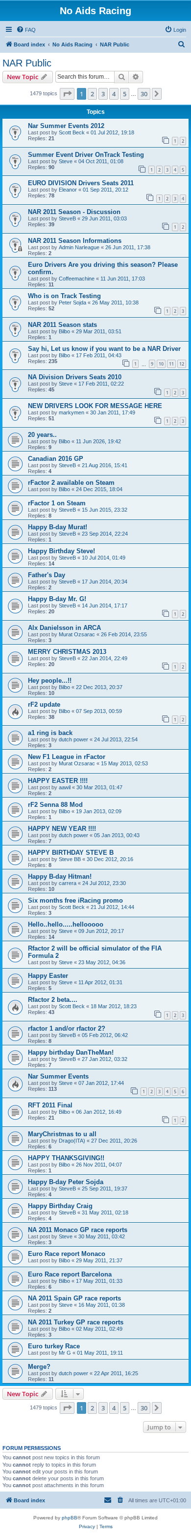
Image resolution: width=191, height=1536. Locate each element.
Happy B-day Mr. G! (57, 599)
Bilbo (64, 331)
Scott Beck (72, 132)
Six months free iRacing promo (75, 900)
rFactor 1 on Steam (57, 503)
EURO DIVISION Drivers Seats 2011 (81, 183)
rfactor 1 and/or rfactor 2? (66, 1028)
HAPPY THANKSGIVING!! (66, 1158)
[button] (67, 94)
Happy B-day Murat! (57, 527)
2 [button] (92, 93)
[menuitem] (26, 30)
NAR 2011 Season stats (62, 324)
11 (171, 364)
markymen (71, 412)
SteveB (67, 218)
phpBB (69, 1517)
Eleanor (68, 190)
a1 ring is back (50, 732)
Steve (65, 161)
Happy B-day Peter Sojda (65, 1182)
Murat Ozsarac (77, 634)
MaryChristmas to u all (62, 1134)
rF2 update (44, 704)
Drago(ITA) (72, 1141)
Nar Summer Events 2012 (66, 126)
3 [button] (103, 93)
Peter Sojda (72, 302)
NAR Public (26, 63)
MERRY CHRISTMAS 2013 (67, 651)
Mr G (65, 1353)
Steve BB (70, 859)
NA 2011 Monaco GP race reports (77, 1229)
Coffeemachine (77, 278)
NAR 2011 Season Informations (74, 240)
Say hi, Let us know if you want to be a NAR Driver (104, 348)
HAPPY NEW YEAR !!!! (62, 828)
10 (161, 364)
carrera (67, 883)
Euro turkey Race (54, 1346)
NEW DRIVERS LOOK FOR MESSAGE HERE (95, 406)
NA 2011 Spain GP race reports (74, 1298)
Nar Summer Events (58, 1076)
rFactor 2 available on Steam (71, 482)
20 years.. (42, 434)
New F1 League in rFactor (66, 756)
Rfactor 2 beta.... (52, 999)
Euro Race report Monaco (66, 1253)
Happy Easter (48, 975)
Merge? (39, 1366)
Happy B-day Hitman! (60, 876)
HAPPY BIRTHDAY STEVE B (71, 852)
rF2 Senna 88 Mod (55, 804)
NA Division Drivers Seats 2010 (74, 377)
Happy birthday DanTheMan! (71, 1052)
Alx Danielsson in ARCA (64, 627)
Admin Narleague (79, 247)
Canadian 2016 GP (55, 458)
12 (181, 364)
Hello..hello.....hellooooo (65, 924)
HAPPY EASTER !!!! (58, 780)
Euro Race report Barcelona (70, 1274)
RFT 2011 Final (50, 1105)
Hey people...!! (50, 680)
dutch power (73, 739)
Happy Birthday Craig (60, 1206)
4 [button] (114, 93)
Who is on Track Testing (64, 296)
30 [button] (144, 93)
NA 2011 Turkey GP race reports (75, 1322)
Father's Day (46, 575)
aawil (65, 787)
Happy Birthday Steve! (61, 551)
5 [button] (124, 93)
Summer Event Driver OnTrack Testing (86, 154)
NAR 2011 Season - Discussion (74, 212)
